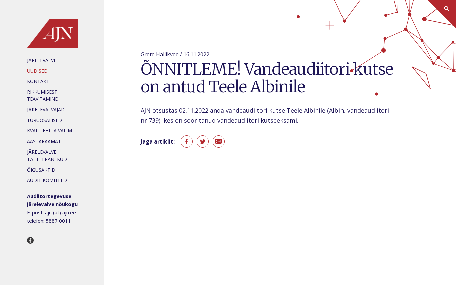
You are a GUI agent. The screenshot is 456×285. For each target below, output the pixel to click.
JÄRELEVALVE (41, 60)
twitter (203, 141)
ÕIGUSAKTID (41, 170)
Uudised (37, 71)
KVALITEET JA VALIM (49, 130)
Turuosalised (44, 120)
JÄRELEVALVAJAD (46, 109)
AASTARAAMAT (44, 141)
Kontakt (38, 81)
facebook (187, 141)
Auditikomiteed (47, 180)
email (219, 141)
